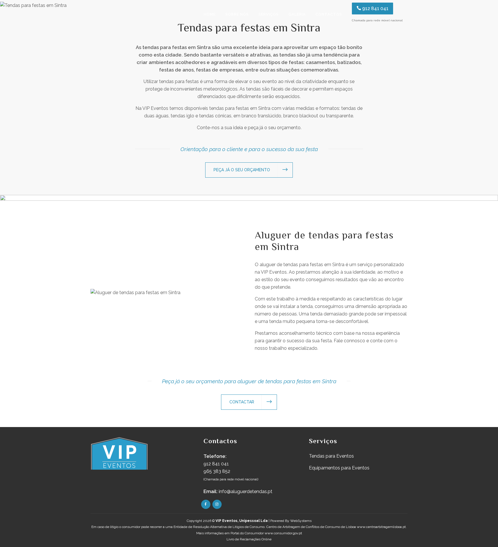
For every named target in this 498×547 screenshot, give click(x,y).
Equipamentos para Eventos (339, 468)
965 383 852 (216, 471)
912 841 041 (374, 8)
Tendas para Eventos (331, 456)
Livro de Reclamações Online (249, 539)
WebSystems (301, 521)
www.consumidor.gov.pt (283, 533)
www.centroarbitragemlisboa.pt (381, 527)
